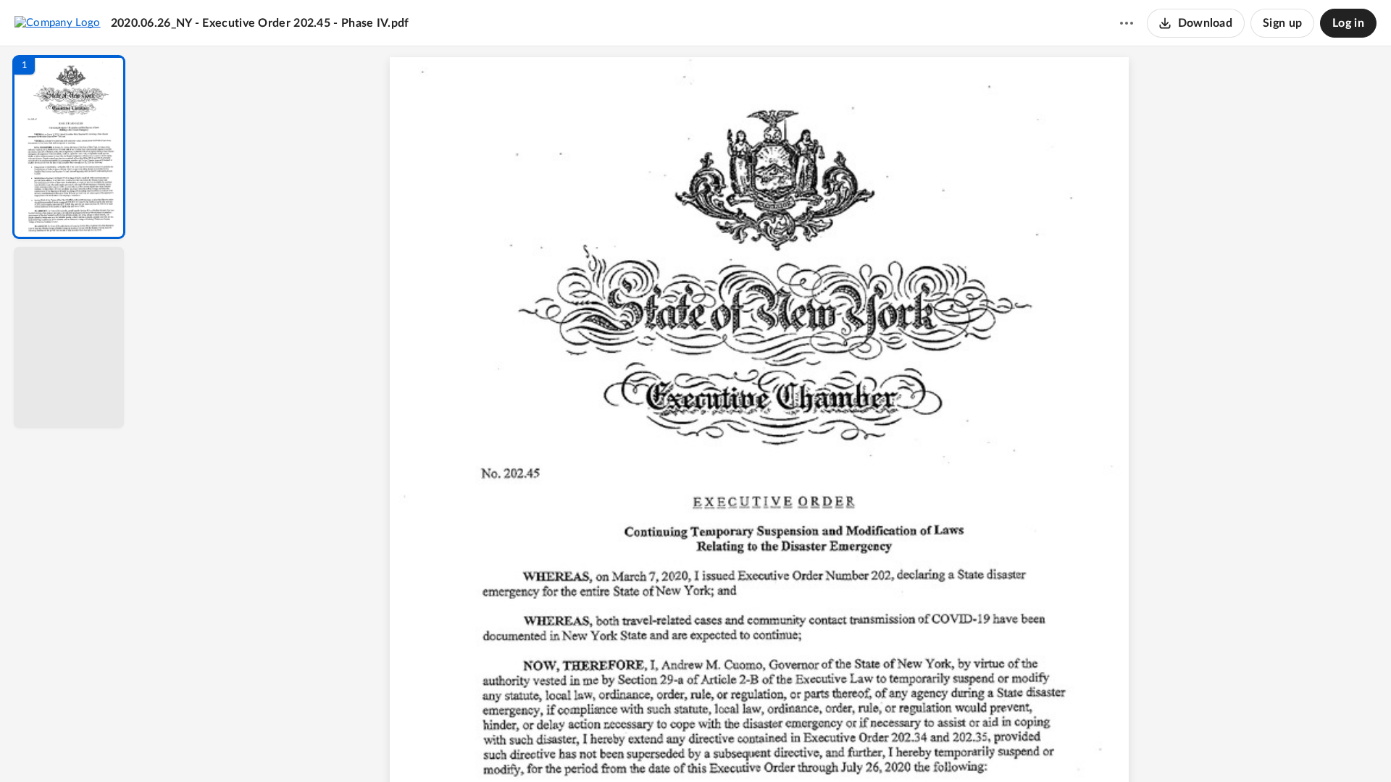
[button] (68, 147)
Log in (1348, 23)
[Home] (57, 22)
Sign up (1282, 23)
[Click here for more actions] (1126, 23)
